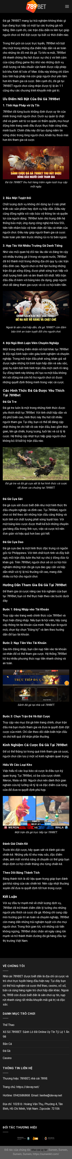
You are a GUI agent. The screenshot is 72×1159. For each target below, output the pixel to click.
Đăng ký (33, 629)
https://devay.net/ (27, 1087)
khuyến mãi (44, 90)
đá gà (37, 912)
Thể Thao (8, 1025)
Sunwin (53, 1149)
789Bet (53, 510)
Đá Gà (6, 1051)
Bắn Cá (7, 1044)
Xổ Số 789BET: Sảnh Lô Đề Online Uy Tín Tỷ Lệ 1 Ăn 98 (36, 1034)
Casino (7, 1058)
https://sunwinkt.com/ (46, 1154)
